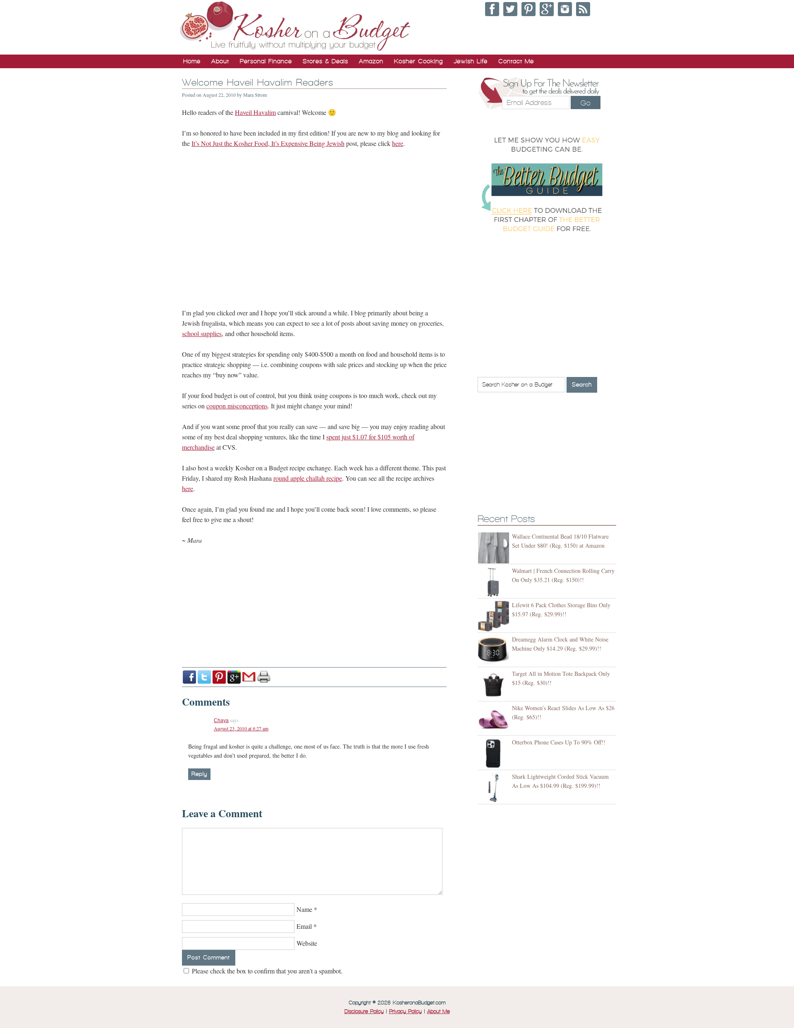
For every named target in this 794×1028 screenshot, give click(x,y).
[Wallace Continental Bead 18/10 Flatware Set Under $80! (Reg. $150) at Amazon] (495, 548)
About (220, 61)
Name (304, 909)
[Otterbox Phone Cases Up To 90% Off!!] (495, 754)
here (397, 143)
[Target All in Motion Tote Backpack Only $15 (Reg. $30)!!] (495, 685)
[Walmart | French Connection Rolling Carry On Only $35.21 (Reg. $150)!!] (495, 582)
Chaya (221, 720)
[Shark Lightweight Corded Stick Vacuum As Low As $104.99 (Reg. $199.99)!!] (495, 788)
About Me (438, 1011)
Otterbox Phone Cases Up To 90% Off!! (558, 742)
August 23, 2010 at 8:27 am (241, 728)
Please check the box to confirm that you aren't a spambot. (266, 970)
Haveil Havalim (255, 112)
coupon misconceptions (237, 405)
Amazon (371, 61)
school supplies (202, 333)
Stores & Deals (325, 61)
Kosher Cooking (418, 61)
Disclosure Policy (364, 1011)
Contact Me (516, 61)
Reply (199, 774)
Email (304, 926)
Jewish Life (471, 61)
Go (586, 103)
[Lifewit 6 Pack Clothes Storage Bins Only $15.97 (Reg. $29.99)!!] (495, 616)
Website (307, 943)
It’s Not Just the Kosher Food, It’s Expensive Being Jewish (267, 143)
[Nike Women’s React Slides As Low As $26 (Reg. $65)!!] (495, 719)
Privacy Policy (405, 1011)
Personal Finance (266, 61)
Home (192, 61)
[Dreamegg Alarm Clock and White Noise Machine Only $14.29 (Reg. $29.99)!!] (495, 651)
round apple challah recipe (307, 478)
